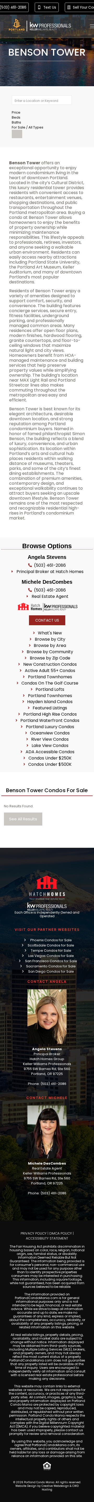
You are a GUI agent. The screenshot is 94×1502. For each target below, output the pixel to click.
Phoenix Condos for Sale (51, 940)
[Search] (17, 134)
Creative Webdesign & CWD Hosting (60, 1488)
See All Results (23, 819)
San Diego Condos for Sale (51, 971)
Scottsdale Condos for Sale (51, 945)
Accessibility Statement (47, 1238)
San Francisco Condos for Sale (51, 961)
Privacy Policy (33, 1233)
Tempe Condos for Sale (51, 950)
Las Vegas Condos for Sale (51, 955)
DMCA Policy (60, 1233)
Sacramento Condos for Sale (51, 966)
